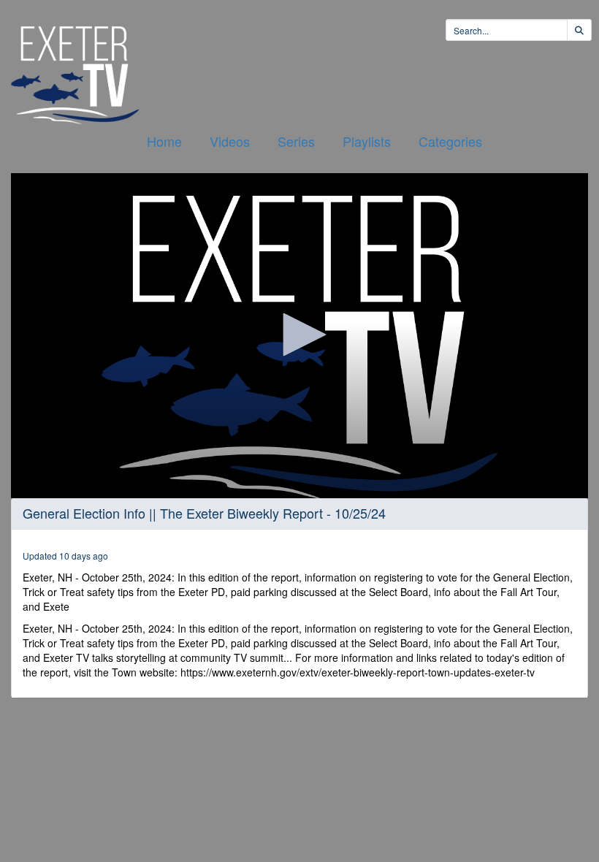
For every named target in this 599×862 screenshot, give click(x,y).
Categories (450, 140)
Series (296, 140)
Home (164, 140)
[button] (299, 334)
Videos (230, 140)
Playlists (367, 140)
